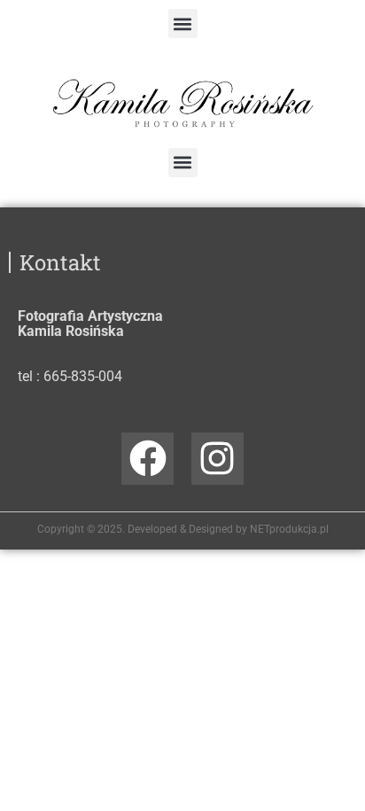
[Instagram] (217, 459)
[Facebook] (147, 459)
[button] (183, 23)
